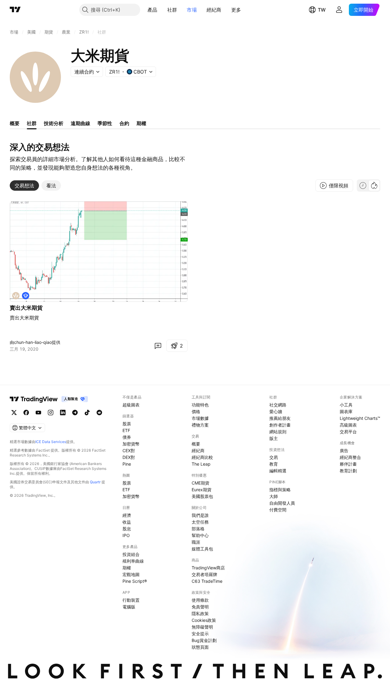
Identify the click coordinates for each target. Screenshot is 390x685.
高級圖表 (348, 424)
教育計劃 (348, 470)
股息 (126, 528)
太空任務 (200, 522)
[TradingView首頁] (15, 9)
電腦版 (128, 606)
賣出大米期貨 (26, 308)
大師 (273, 496)
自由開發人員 (282, 503)
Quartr (95, 482)
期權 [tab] (141, 123)
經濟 (126, 515)
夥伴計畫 (348, 464)
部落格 (198, 528)
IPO (126, 535)
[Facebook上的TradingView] (26, 412)
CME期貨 (200, 482)
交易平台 (348, 431)
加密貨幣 (131, 443)
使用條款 (200, 600)
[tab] (24, 185)
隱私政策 (200, 613)
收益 (126, 522)
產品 (152, 10)
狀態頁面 (200, 647)
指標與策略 (280, 489)
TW (322, 10)
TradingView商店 (208, 567)
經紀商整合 (350, 457)
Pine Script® (134, 581)
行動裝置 (131, 600)
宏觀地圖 (131, 574)
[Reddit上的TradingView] (99, 412)
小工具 (346, 404)
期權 (126, 567)
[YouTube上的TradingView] (38, 412)
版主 (273, 438)
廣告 (344, 450)
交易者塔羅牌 (204, 574)
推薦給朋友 (280, 418)
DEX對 (128, 457)
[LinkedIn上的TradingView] (62, 412)
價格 (196, 411)
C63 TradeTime (207, 581)
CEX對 (128, 450)
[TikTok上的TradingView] (87, 412)
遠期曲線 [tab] (80, 123)
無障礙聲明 (202, 626)
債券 (126, 437)
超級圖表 (131, 404)
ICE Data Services (50, 441)
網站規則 (277, 431)
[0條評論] (158, 346)
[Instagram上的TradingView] (50, 412)
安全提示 (200, 633)
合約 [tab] (124, 123)
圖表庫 (346, 411)
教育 (273, 464)
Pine (126, 464)
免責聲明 (200, 606)
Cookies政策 (204, 620)
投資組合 (131, 554)
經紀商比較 (202, 457)
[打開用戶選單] (339, 10)
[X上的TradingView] (14, 412)
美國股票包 (202, 496)
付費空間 (277, 509)
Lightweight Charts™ (360, 418)
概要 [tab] (15, 123)
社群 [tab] (32, 123)
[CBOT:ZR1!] (16, 295)
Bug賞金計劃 (204, 640)
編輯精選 (277, 470)
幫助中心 (200, 535)
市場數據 (200, 418)
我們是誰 (200, 515)
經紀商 (214, 10)
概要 (196, 443)
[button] (162, 10)
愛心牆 (275, 411)
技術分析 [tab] (53, 123)
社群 (172, 10)
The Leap (201, 464)
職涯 (196, 542)
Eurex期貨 (201, 489)
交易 (273, 457)
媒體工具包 (202, 548)
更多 (236, 10)
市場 (192, 10)
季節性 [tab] (105, 123)
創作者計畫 (280, 424)
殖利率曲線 (133, 561)
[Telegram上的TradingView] (75, 412)
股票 (126, 423)
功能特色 (200, 404)
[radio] (363, 185)
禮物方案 (200, 424)
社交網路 (277, 404)
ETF (126, 430)
